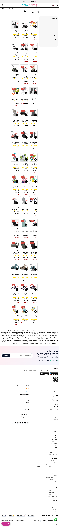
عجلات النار (26, 398)
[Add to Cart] (35, 26)
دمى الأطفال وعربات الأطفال (51, 452)
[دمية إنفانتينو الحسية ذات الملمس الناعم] (15, 309)
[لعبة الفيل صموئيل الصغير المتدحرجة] (24, 157)
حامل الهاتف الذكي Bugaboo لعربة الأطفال (24, 143)
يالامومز (27, 390)
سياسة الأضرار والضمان (53, 399)
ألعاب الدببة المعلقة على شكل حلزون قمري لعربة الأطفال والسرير (33, 32)
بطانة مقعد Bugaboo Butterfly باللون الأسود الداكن (15, 230)
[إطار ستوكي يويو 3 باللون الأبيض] (24, 24)
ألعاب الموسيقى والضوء (52, 492)
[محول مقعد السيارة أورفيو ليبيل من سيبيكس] (33, 135)
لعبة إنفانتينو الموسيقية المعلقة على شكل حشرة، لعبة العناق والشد (15, 98)
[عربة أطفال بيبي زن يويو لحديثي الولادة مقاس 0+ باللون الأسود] (15, 24)
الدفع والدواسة (54, 481)
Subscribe (6, 355)
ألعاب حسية (54, 498)
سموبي (27, 404)
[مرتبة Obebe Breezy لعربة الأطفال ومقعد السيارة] (33, 46)
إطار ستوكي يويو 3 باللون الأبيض (24, 32)
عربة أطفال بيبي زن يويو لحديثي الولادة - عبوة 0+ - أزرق (33, 275)
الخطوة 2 (27, 402)
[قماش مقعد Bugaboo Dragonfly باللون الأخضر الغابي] (24, 245)
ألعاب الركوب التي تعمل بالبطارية (51, 477)
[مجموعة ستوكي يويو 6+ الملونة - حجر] (24, 200)
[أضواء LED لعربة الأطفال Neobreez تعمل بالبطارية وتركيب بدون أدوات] (33, 200)
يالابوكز (27, 391)
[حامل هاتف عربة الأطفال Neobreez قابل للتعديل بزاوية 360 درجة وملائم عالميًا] (24, 46)
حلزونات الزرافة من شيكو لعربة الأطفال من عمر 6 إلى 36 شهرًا (33, 317)
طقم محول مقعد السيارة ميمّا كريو (33, 98)
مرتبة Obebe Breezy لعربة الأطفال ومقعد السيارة (34, 54)
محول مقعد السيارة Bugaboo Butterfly (24, 76)
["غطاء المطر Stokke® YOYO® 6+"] (15, 200)
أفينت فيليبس (55, 419)
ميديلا (57, 423)
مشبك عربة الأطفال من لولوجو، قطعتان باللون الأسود (33, 230)
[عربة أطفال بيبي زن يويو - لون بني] (24, 267)
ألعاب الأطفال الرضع (53, 490)
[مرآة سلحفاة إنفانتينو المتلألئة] (24, 179)
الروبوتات (55, 462)
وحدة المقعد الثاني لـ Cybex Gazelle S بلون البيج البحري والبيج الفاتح (33, 76)
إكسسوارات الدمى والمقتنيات (51, 454)
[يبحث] (2, 5)
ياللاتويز (27, 388)
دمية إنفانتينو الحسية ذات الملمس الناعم (16, 317)
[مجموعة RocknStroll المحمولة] (24, 287)
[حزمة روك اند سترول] (33, 287)
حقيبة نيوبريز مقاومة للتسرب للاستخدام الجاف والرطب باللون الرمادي (34, 121)
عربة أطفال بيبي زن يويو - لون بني (24, 275)
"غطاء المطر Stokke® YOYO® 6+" (15, 208)
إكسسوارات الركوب (53, 479)
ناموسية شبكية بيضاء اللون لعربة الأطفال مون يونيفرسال (24, 98)
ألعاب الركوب (54, 473)
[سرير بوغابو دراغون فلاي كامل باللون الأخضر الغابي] (15, 245)
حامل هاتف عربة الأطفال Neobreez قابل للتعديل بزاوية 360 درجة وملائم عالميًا (24, 54)
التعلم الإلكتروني (54, 460)
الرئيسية (16, 8)
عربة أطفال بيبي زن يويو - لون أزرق (15, 275)
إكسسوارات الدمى (53, 449)
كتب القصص (54, 507)
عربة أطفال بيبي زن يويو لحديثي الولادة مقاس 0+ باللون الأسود (15, 32)
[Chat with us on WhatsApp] (55, 519)
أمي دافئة (56, 417)
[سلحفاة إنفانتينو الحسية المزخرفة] (33, 157)
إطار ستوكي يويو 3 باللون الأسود (15, 54)
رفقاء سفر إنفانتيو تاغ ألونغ (33, 187)
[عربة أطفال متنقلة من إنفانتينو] (24, 309)
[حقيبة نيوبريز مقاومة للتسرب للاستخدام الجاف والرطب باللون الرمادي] (33, 113)
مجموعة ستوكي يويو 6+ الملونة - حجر (24, 208)
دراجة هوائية (55, 475)
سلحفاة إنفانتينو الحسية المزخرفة (34, 165)
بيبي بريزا (56, 412)
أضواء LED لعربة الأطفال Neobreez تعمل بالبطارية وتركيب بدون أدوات (33, 208)
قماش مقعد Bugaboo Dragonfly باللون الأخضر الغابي (24, 253)
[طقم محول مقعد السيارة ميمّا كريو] (33, 91)
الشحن (57, 395)
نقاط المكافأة (55, 397)
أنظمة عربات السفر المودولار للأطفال (46, 343)
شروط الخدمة (55, 390)
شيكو (57, 424)
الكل (56, 437)
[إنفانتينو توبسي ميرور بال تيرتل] (15, 179)
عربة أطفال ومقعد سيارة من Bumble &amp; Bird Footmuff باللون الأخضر (24, 230)
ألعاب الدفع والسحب (53, 494)
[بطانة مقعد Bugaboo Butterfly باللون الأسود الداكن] (15, 223)
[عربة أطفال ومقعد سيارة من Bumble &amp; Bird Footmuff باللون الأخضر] (24, 223)
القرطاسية (55, 502)
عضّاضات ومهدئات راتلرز (52, 496)
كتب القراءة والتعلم (53, 509)
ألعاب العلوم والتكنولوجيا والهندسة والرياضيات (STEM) (47, 466)
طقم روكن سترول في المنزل (15, 295)
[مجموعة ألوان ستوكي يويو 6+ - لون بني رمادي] (15, 113)
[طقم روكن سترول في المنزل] (15, 287)
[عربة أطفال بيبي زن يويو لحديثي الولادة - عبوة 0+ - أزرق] (33, 267)
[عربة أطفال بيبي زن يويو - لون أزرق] (15, 267)
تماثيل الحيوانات (54, 441)
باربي (28, 397)
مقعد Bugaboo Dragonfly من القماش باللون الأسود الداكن (34, 253)
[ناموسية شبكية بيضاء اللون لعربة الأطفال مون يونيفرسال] (24, 91)
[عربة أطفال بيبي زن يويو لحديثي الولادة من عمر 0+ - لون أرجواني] (15, 135)
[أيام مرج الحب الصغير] (15, 157)
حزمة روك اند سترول (34, 295)
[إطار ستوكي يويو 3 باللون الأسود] (15, 46)
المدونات (56, 402)
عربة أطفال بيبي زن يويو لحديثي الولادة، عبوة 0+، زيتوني (15, 76)
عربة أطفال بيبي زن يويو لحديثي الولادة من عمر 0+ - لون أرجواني (15, 143)
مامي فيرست (55, 415)
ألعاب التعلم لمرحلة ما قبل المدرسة (50, 464)
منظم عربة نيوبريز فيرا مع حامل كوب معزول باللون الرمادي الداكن (24, 121)
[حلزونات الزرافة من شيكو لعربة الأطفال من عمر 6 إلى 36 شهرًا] (33, 309)
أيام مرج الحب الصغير (16, 165)
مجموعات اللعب (54, 443)
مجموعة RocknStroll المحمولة (25, 295)
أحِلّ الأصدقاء (55, 406)
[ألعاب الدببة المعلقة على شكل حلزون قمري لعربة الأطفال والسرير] (33, 24)
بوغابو (57, 421)
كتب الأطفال (54, 505)
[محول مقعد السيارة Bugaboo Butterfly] (24, 69)
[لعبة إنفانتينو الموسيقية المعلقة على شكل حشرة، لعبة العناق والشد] (15, 91)
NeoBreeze (55, 414)
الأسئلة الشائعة (55, 400)
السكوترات (55, 485)
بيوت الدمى (55, 456)
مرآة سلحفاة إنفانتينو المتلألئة (25, 187)
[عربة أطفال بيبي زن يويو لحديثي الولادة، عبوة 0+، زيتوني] (15, 69)
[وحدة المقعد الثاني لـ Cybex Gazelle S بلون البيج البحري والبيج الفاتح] (33, 69)
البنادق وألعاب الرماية (53, 445)
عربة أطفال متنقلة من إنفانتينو (24, 317)
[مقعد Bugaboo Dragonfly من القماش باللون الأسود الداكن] (33, 245)
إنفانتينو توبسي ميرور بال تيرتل (16, 187)
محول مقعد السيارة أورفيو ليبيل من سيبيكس (33, 143)
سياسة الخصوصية (54, 391)
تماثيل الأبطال (54, 439)
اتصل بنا (56, 404)
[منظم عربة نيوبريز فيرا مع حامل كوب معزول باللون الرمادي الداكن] (24, 113)
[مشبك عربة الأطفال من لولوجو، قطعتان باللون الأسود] (33, 223)
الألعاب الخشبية (54, 468)
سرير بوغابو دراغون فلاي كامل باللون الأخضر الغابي (15, 253)
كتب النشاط (54, 511)
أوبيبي (44, 338)
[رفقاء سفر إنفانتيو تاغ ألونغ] (33, 179)
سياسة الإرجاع (55, 393)
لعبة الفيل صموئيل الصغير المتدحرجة (24, 165)
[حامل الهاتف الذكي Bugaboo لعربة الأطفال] (24, 135)
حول (57, 388)
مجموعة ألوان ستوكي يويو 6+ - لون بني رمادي (15, 121)
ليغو (28, 400)
